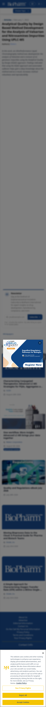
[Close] (43, 653)
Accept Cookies (23, 702)
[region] (23, 678)
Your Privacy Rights (23, 688)
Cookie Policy (21, 683)
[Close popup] (40, 343)
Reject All (23, 695)
